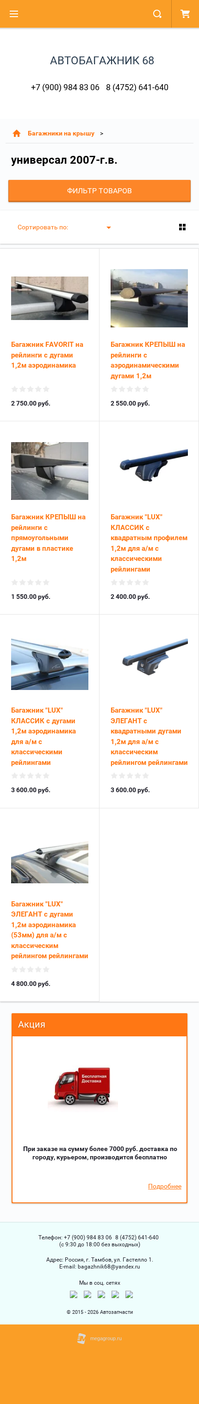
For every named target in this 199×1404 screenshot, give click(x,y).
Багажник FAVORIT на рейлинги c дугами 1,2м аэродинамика (47, 354)
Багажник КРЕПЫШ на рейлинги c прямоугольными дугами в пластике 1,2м (48, 538)
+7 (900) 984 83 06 (65, 87)
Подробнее (164, 1186)
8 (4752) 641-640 (137, 87)
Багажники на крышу (61, 133)
